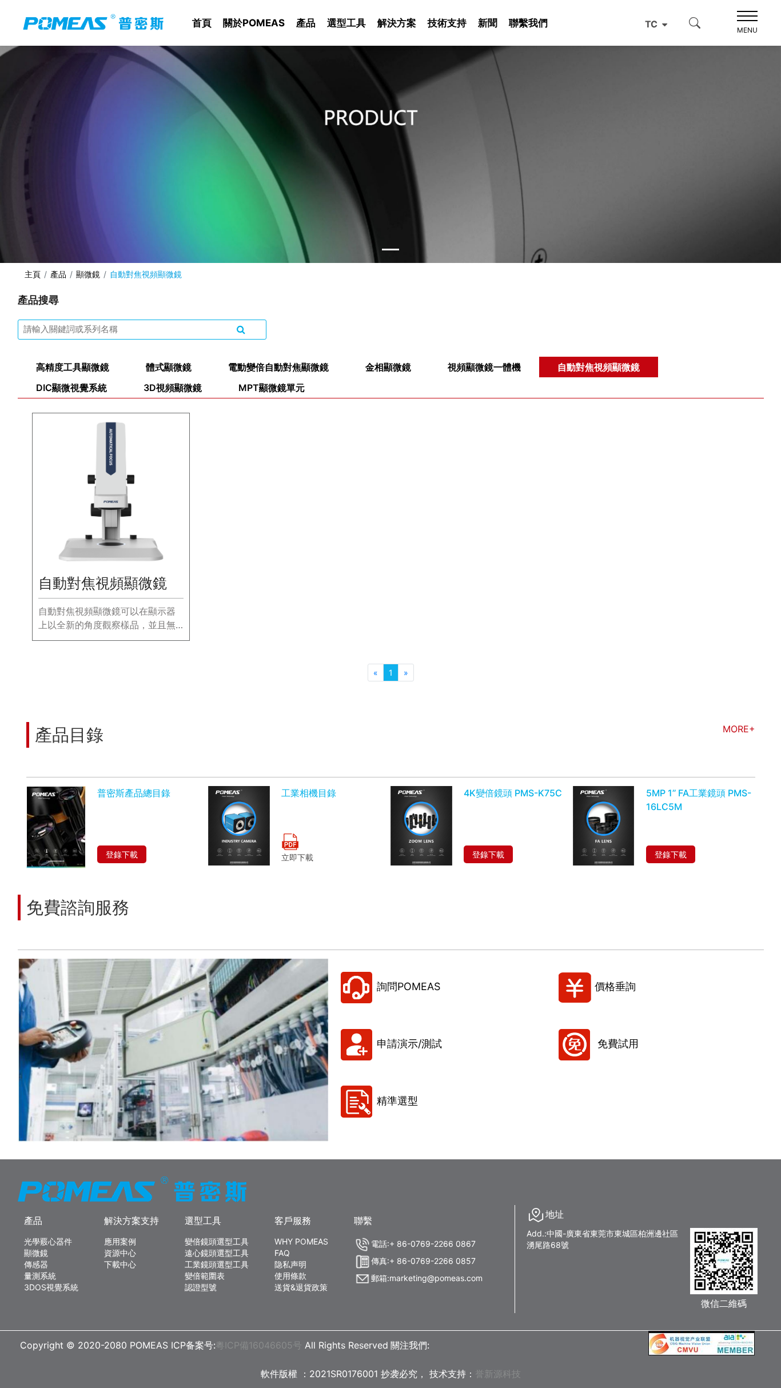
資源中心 (120, 1253)
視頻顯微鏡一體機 (484, 367)
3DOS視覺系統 (51, 1287)
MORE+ (739, 729)
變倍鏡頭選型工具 (217, 1241)
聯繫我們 (528, 23)
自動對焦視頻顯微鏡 (598, 367)
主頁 (33, 274)
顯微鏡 (88, 274)
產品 (306, 23)
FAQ (282, 1253)
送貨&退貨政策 (301, 1287)
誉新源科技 (498, 1373)
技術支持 (447, 23)
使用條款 (290, 1276)
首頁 (202, 23)
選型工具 (346, 23)
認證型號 (201, 1287)
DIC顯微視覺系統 (71, 387)
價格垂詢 (615, 986)
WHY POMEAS (301, 1241)
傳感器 (36, 1264)
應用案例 (120, 1241)
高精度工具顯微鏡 (72, 367)
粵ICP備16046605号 (259, 1345)
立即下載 (297, 857)
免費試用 (617, 1044)
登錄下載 (122, 854)
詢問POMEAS (408, 986)
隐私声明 (290, 1264)
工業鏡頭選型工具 (217, 1264)
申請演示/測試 (409, 1044)
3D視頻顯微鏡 (173, 387)
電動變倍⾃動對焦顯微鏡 (278, 367)
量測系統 (40, 1276)
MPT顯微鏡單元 (271, 387)
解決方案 (396, 23)
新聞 (487, 23)
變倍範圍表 (205, 1276)
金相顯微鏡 (388, 367)
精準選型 (397, 1101)
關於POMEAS (254, 23)
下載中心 (120, 1264)
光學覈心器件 (48, 1241)
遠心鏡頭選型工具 (217, 1253)
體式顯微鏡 (169, 367)
